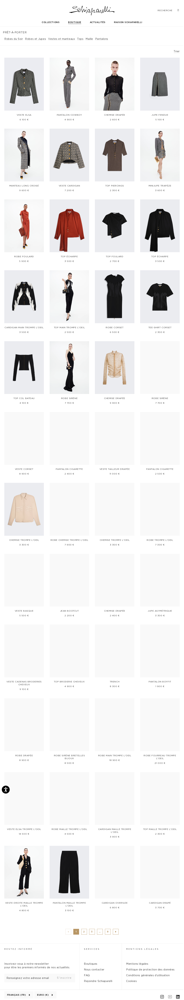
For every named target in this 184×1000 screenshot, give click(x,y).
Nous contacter (94, 969)
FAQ (87, 975)
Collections (50, 22)
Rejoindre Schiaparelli (98, 981)
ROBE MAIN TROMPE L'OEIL (114, 755)
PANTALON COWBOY (69, 115)
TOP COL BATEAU (24, 398)
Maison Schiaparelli (128, 22)
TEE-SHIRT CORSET (160, 327)
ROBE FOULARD (24, 256)
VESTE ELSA (24, 115)
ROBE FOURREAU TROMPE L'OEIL (160, 757)
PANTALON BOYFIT (160, 682)
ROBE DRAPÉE (24, 755)
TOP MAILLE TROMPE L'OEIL (160, 829)
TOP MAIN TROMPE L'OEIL (69, 327)
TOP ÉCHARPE (69, 256)
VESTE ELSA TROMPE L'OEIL (24, 829)
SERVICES (92, 949)
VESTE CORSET (24, 469)
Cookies (131, 981)
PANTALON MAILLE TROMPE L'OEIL (69, 904)
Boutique (74, 22)
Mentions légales (137, 964)
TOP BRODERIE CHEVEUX (69, 682)
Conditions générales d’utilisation (148, 975)
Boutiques (90, 964)
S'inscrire (64, 978)
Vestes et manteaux (61, 39)
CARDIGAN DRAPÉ (160, 903)
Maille (89, 39)
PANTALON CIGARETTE (69, 469)
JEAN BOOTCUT (69, 611)
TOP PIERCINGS (114, 186)
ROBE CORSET (114, 327)
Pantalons (101, 39)
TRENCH (114, 682)
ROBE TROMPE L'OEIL (160, 540)
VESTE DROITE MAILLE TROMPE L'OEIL (24, 904)
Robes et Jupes (35, 39)
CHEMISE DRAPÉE (114, 115)
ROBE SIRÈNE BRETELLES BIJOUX (69, 757)
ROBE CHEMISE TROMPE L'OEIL (69, 540)
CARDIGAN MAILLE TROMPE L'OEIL (114, 830)
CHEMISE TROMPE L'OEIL (24, 540)
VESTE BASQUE (24, 611)
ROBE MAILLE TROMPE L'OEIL (69, 829)
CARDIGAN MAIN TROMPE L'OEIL (23, 327)
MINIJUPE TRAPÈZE (160, 186)
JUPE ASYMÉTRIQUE (160, 611)
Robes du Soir (13, 39)
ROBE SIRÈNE (69, 398)
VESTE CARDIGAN (69, 186)
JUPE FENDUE (159, 115)
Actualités (97, 22)
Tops (80, 39)
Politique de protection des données (150, 969)
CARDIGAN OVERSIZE (115, 903)
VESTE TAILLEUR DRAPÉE (115, 469)
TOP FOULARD (114, 256)
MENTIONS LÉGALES (142, 949)
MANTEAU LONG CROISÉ (24, 186)
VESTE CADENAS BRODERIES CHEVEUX (24, 683)
